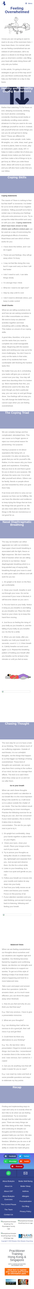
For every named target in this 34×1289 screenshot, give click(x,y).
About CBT (8, 1191)
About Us (8, 1186)
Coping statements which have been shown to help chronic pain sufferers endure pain (16, 226)
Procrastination (25, 1201)
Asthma (25, 1191)
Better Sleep (25, 1186)
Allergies (25, 1196)
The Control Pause (8, 1204)
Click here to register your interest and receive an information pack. (17, 1272)
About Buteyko (9, 1181)
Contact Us (8, 1215)
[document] (17, 1266)
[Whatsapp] (8, 1173)
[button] (10, 1156)
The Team (8, 1210)
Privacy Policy (25, 1211)
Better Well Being (25, 1181)
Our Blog (25, 1206)
